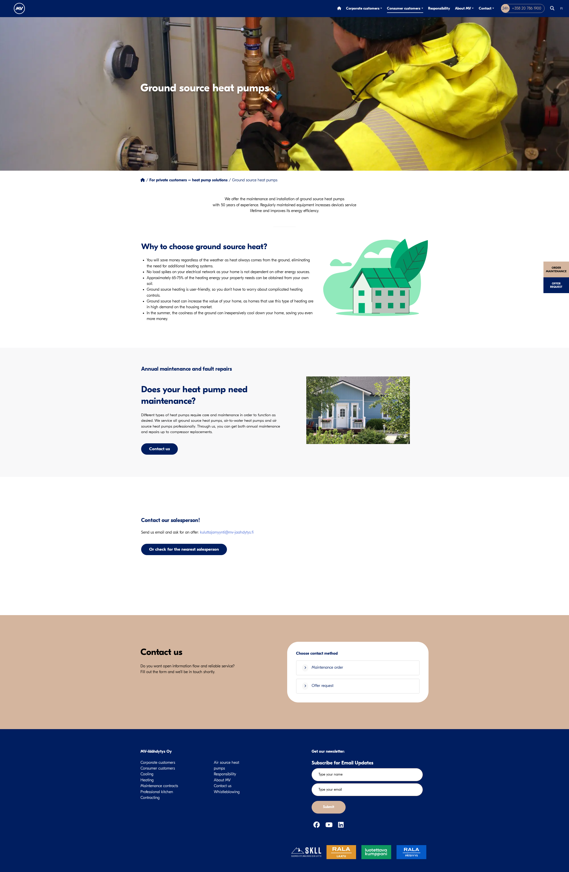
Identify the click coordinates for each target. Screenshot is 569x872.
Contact (485, 8)
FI (561, 8)
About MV (463, 8)
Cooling (146, 774)
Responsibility (439, 8)
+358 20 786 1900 (521, 8)
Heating (147, 780)
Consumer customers (403, 8)
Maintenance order (327, 667)
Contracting (150, 797)
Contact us (159, 448)
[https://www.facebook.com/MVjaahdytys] (317, 825)
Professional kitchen (156, 792)
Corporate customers (362, 8)
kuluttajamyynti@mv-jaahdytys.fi (227, 532)
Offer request (556, 285)
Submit (328, 807)
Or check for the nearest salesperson (184, 549)
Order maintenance (556, 269)
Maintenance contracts (159, 786)
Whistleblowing (227, 792)
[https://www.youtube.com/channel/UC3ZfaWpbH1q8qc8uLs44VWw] (330, 825)
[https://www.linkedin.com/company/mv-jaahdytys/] (341, 825)
